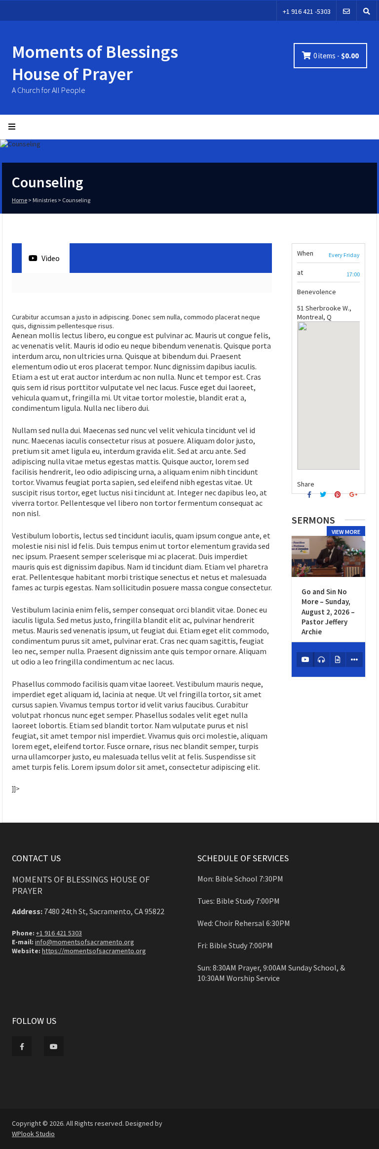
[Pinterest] (339, 494)
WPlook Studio (33, 1133)
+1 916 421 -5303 (307, 11)
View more (346, 531)
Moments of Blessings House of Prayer (95, 63)
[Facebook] (310, 494)
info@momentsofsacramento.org (84, 941)
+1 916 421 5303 (59, 932)
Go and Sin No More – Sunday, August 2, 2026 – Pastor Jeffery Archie (328, 611)
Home (19, 200)
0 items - (336, 55)
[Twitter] (324, 494)
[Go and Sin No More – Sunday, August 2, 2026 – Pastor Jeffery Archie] (328, 556)
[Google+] (354, 494)
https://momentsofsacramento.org (94, 950)
